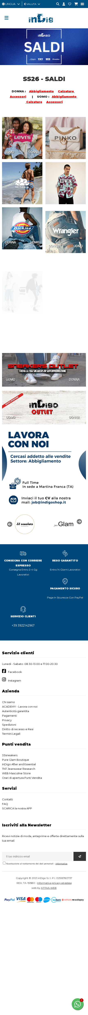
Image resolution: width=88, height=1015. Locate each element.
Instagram (14, 680)
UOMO (9, 152)
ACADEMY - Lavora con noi (19, 706)
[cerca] (56, 4)
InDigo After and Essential (19, 764)
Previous (9, 524)
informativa (61, 863)
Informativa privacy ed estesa (54, 882)
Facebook (15, 672)
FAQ (5, 803)
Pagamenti (9, 715)
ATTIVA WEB (48, 887)
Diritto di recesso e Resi (17, 729)
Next (79, 521)
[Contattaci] (68, 4)
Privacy (7, 720)
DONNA (33, 152)
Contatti (7, 799)
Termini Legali (11, 733)
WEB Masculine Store (16, 773)
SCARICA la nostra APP (17, 808)
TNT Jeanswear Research (18, 768)
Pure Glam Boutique (15, 759)
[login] (62, 4)
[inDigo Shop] (44, 25)
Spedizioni (9, 724)
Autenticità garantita (15, 711)
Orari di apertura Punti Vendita (22, 777)
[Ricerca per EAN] (81, 4)
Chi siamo (8, 702)
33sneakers (9, 755)
